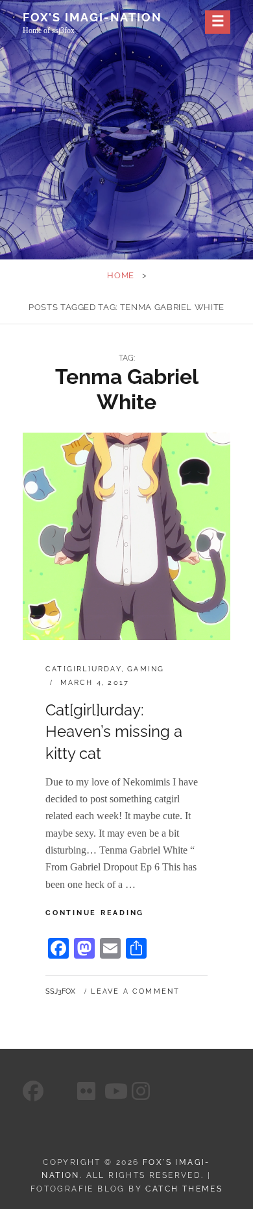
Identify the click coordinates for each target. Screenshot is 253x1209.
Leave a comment (135, 991)
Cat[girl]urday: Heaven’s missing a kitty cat (113, 731)
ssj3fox (60, 991)
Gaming (145, 669)
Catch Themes (184, 1188)
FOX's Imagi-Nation (92, 17)
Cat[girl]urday (83, 669)
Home (120, 275)
